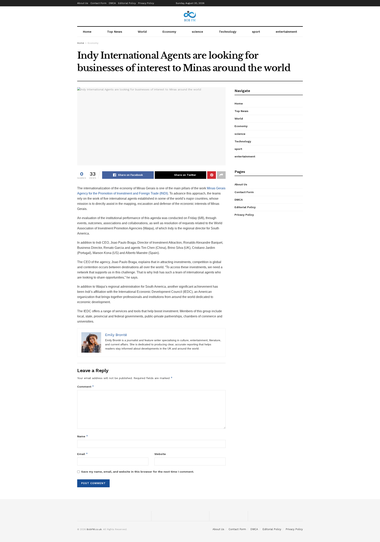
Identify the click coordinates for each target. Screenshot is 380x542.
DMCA (112, 3)
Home (87, 32)
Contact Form (98, 3)
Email (82, 454)
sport (256, 32)
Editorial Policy (127, 3)
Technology (227, 32)
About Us (82, 3)
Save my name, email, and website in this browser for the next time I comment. (137, 471)
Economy (169, 32)
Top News (114, 32)
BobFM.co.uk (94, 529)
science (197, 32)
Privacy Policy (146, 3)
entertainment (286, 32)
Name (82, 436)
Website (160, 454)
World (142, 32)
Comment (85, 386)
